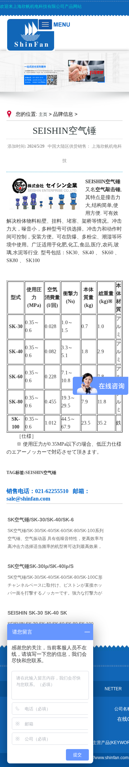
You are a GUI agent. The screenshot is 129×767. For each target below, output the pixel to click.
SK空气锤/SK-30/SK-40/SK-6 (41, 519)
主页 (43, 114)
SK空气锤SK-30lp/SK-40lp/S (40, 566)
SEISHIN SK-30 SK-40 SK (37, 613)
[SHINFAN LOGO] (30, 49)
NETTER (113, 688)
